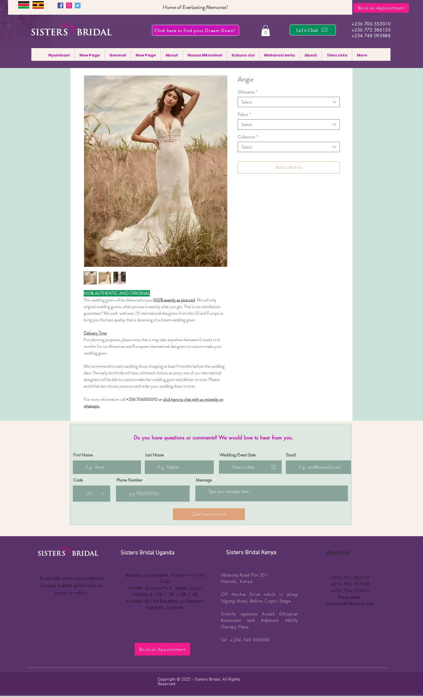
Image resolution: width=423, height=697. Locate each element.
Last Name (154, 455)
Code (78, 480)
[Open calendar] (273, 467)
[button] (265, 30)
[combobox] (289, 102)
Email (291, 455)
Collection (248, 136)
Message (204, 480)
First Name (83, 455)
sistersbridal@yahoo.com (350, 604)
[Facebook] (60, 5)
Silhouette (247, 92)
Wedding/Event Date (240, 455)
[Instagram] (69, 5)
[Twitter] (78, 5)
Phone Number (129, 480)
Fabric (244, 114)
